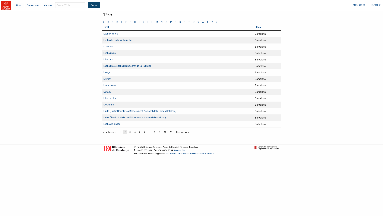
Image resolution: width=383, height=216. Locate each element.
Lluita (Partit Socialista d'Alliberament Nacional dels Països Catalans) (139, 111)
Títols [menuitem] (19, 5)
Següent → (181, 132)
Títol (106, 27)
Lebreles (108, 46)
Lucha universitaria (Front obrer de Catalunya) (127, 65)
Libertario (108, 59)
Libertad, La (109, 98)
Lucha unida (109, 53)
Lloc (257, 27)
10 (165, 132)
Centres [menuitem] (48, 5)
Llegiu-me (108, 104)
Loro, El (107, 91)
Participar (375, 4)
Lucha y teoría (110, 33)
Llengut (107, 72)
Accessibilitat (180, 150)
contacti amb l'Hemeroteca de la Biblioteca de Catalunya (190, 153)
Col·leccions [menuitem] (33, 5)
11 (171, 132)
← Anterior (110, 132)
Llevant (107, 78)
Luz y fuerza (109, 85)
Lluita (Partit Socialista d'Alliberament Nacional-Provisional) (134, 117)
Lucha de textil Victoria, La (117, 40)
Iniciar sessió (358, 4)
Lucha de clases (111, 124)
